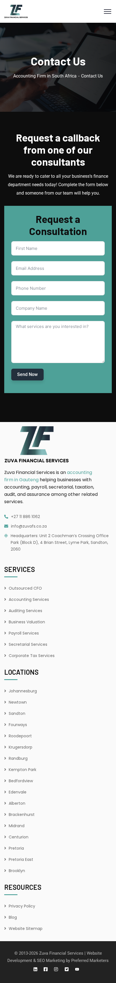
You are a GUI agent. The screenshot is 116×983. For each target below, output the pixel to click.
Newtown (18, 702)
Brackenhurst (22, 814)
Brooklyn (17, 870)
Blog (13, 917)
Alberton (17, 803)
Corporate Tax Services (32, 655)
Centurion (18, 837)
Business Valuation (27, 622)
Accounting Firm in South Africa (45, 76)
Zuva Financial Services (61, 953)
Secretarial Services (28, 644)
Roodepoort (20, 736)
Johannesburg (23, 691)
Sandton (17, 713)
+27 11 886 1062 (25, 516)
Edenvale (17, 792)
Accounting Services (29, 599)
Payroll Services (24, 633)
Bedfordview (21, 781)
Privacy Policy (22, 906)
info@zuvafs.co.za (29, 526)
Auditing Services (25, 610)
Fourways (18, 724)
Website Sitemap (26, 928)
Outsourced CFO (25, 588)
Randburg (18, 758)
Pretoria (16, 848)
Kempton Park (22, 769)
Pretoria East (21, 859)
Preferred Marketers (90, 960)
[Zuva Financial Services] (16, 11)
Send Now (27, 374)
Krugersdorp (20, 747)
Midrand (16, 826)
